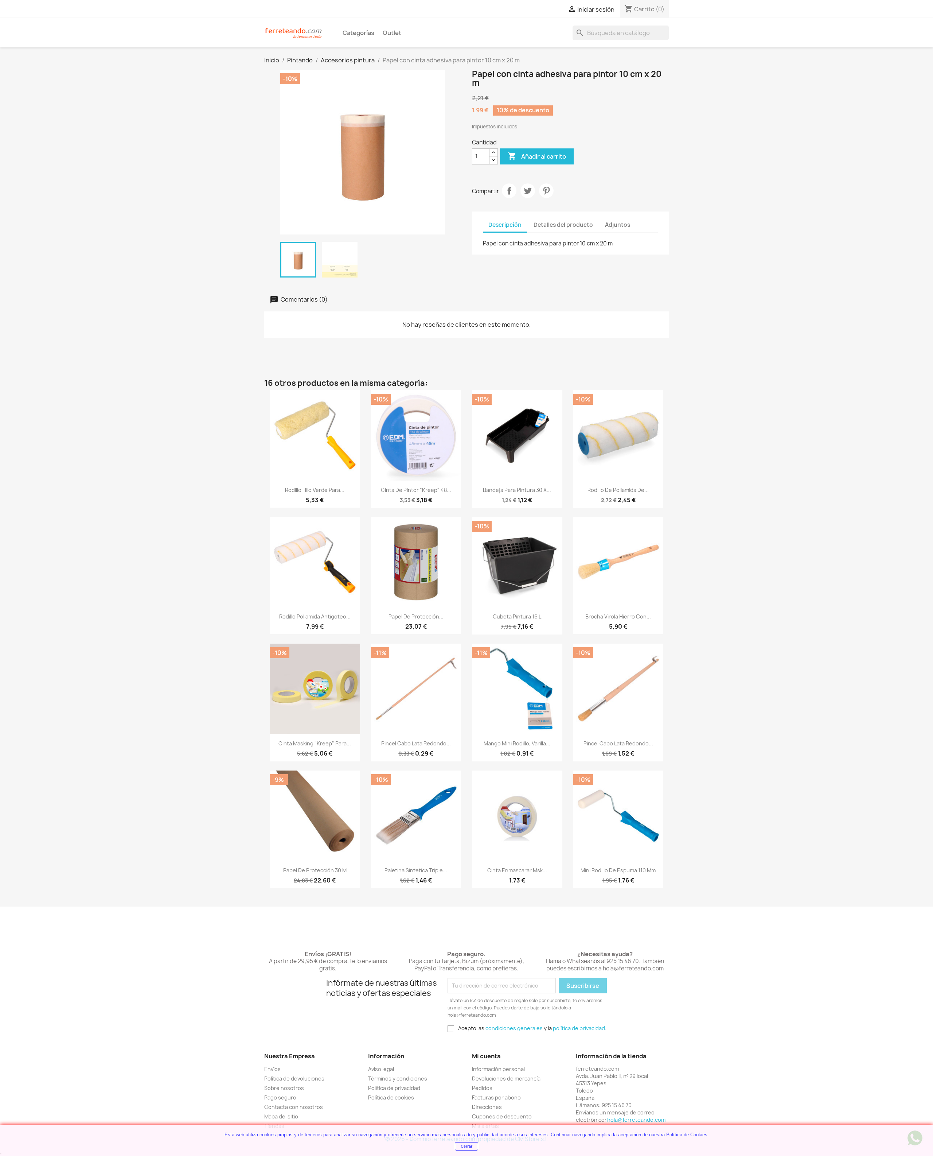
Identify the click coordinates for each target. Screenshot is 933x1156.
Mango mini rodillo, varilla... (517, 743)
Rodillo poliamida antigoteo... (315, 616)
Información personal (498, 1069)
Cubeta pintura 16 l (517, 616)
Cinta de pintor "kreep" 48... (416, 489)
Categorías (358, 33)
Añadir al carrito (537, 156)
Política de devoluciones (294, 1078)
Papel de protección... (416, 616)
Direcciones (487, 1106)
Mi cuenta (486, 1056)
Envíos (272, 1069)
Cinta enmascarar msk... (517, 870)
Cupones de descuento (502, 1116)
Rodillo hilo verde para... (314, 489)
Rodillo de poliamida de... (618, 489)
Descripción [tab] (505, 225)
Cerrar (466, 1146)
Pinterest (546, 190)
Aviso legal (381, 1069)
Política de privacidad (394, 1088)
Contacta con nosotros (293, 1106)
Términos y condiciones (397, 1078)
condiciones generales (514, 1028)
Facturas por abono (496, 1097)
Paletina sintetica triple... (415, 870)
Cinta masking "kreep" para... (314, 743)
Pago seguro (280, 1097)
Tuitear (527, 190)
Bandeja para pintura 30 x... (517, 489)
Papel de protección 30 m (315, 870)
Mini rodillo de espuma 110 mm (618, 870)
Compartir (509, 190)
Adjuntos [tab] (617, 225)
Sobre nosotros (284, 1088)
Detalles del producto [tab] (563, 225)
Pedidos (482, 1088)
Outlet (392, 33)
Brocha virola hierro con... (618, 616)
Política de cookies (391, 1097)
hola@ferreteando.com (636, 1119)
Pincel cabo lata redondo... (416, 743)
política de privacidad (579, 1028)
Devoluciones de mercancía (506, 1078)
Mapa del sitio (281, 1116)
